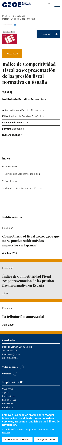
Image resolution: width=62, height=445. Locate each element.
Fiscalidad (12, 53)
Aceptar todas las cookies (17, 439)
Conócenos (7, 403)
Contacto (6, 373)
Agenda (5, 392)
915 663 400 (11, 350)
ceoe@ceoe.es (15, 354)
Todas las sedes (10, 367)
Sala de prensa (9, 400)
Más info (6, 433)
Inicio (4, 16)
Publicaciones (18, 16)
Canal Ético (7, 407)
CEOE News (7, 389)
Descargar (46, 34)
